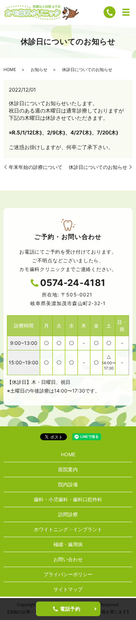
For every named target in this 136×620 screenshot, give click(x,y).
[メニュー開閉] (125, 12)
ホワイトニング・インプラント (68, 529)
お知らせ (39, 69)
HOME (9, 69)
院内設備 (68, 484)
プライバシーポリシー (68, 574)
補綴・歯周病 (68, 544)
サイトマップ (68, 589)
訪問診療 (68, 514)
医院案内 (68, 469)
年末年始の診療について (35, 167)
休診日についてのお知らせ (98, 167)
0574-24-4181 (72, 282)
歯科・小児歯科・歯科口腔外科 (68, 499)
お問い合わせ (68, 559)
